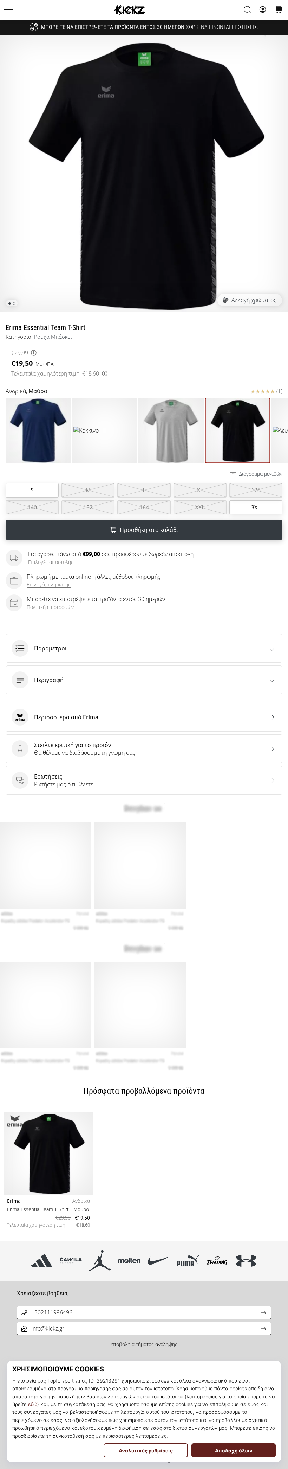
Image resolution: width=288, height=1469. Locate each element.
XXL (199, 507)
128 (256, 490)
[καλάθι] (278, 10)
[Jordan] (100, 1260)
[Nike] (158, 1260)
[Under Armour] (246, 1260)
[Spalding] (216, 1260)
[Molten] (129, 1260)
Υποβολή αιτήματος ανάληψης (144, 1344)
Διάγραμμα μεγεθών (260, 473)
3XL (255, 507)
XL (200, 490)
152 (88, 507)
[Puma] (187, 1260)
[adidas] (41, 1260)
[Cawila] (70, 1260)
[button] (144, 648)
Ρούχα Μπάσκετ (53, 336)
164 (144, 507)
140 (32, 507)
